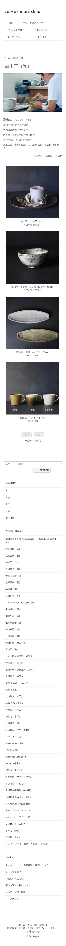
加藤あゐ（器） (13, 616)
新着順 (58, 156)
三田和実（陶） (13, 596)
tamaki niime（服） (14, 743)
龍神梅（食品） (13, 837)
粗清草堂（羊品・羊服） (17, 730)
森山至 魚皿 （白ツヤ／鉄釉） (32, 352)
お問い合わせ (41, 30)
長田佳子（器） (13, 569)
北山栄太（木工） (14, 696)
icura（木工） (12, 690)
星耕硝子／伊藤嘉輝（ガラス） (21, 669)
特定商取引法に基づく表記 (20, 928)
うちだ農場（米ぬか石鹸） (18, 804)
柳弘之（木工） (13, 716)
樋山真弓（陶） (13, 629)
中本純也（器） (13, 609)
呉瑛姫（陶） (12, 589)
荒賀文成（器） (13, 555)
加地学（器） (12, 562)
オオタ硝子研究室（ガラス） (20, 656)
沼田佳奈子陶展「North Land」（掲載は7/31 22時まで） (31, 540)
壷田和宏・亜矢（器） (16, 643)
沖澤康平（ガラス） (15, 663)
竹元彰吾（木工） (14, 710)
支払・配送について (33, 23)
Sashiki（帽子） (13, 763)
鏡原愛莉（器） (13, 582)
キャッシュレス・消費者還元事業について (26, 865)
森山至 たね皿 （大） (33, 221)
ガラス (8, 497)
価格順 (49, 156)
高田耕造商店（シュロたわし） (21, 797)
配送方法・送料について (17, 885)
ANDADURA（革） (15, 770)
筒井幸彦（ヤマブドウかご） (20, 777)
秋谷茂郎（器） (13, 549)
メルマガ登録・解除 (15, 892)
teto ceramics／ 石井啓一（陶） (20, 602)
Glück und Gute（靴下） (17, 757)
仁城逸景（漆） (13, 723)
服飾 (7, 511)
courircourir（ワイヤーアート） (21, 817)
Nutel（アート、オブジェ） (19, 810)
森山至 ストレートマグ (32, 418)
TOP (11, 23)
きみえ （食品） (13, 830)
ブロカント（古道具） (16, 824)
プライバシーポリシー (47, 928)
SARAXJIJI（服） (14, 736)
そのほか (9, 517)
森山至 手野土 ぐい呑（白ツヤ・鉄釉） (32, 287)
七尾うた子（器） (14, 623)
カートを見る (40, 37)
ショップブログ (16, 30)
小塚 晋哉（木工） (14, 703)
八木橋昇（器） (13, 636)
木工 (7, 504)
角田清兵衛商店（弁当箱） (18, 790)
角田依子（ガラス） (15, 676)
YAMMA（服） (13, 750)
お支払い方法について (16, 879)
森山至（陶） (19, 58)
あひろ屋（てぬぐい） (16, 783)
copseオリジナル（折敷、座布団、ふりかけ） (28, 844)
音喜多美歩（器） (14, 576)
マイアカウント (15, 37)
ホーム (7, 58)
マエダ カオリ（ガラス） (18, 683)
